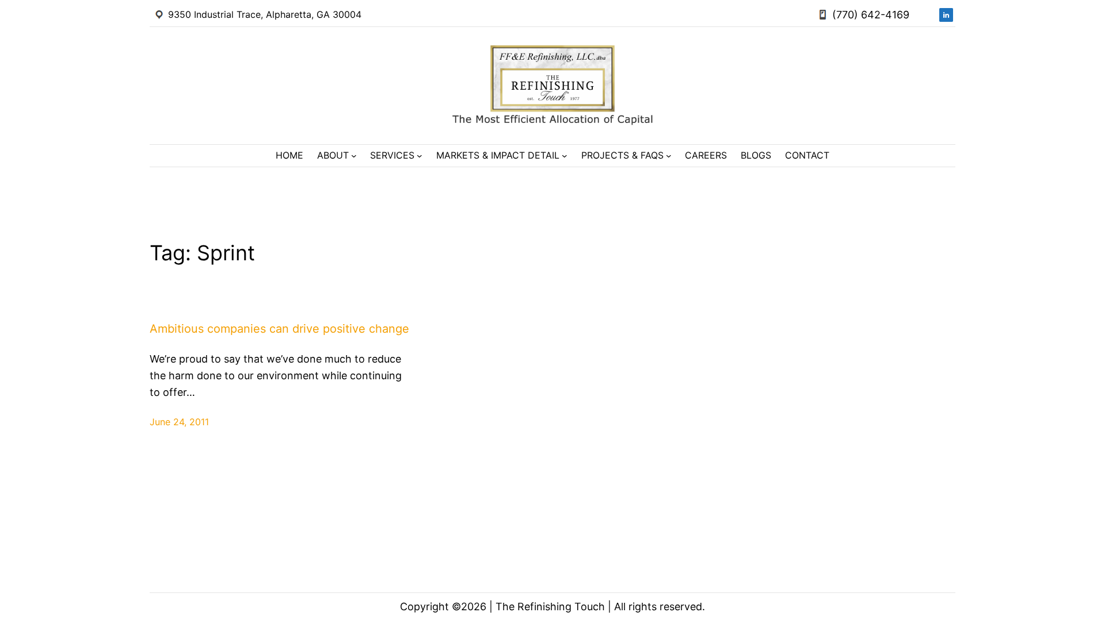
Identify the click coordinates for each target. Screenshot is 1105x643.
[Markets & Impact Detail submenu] (564, 156)
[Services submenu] (419, 156)
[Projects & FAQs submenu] (669, 156)
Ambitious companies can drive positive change (279, 329)
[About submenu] (354, 156)
